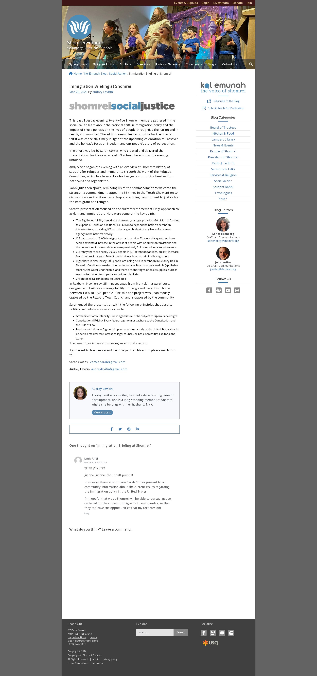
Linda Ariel (91, 458)
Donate (238, 3)
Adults (124, 64)
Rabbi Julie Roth (223, 163)
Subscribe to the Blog (226, 101)
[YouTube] (228, 290)
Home (78, 73)
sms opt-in (98, 663)
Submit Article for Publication (226, 108)
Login (205, 3)
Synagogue (77, 64)
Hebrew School (166, 64)
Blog (211, 64)
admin (95, 659)
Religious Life (102, 64)
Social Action (117, 73)
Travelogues (223, 193)
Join (249, 3)
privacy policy (110, 659)
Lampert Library (223, 139)
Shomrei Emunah (86, 42)
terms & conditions (78, 663)
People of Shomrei (223, 151)
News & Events (223, 145)
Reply (86, 513)
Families (142, 64)
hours (93, 637)
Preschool (192, 64)
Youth (223, 199)
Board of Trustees (223, 127)
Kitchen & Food (223, 133)
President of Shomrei (223, 157)
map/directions (77, 637)
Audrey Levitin (102, 92)
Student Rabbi (223, 187)
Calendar (228, 64)
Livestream (221, 3)
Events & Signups (186, 3)
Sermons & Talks (223, 169)
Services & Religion (223, 175)
